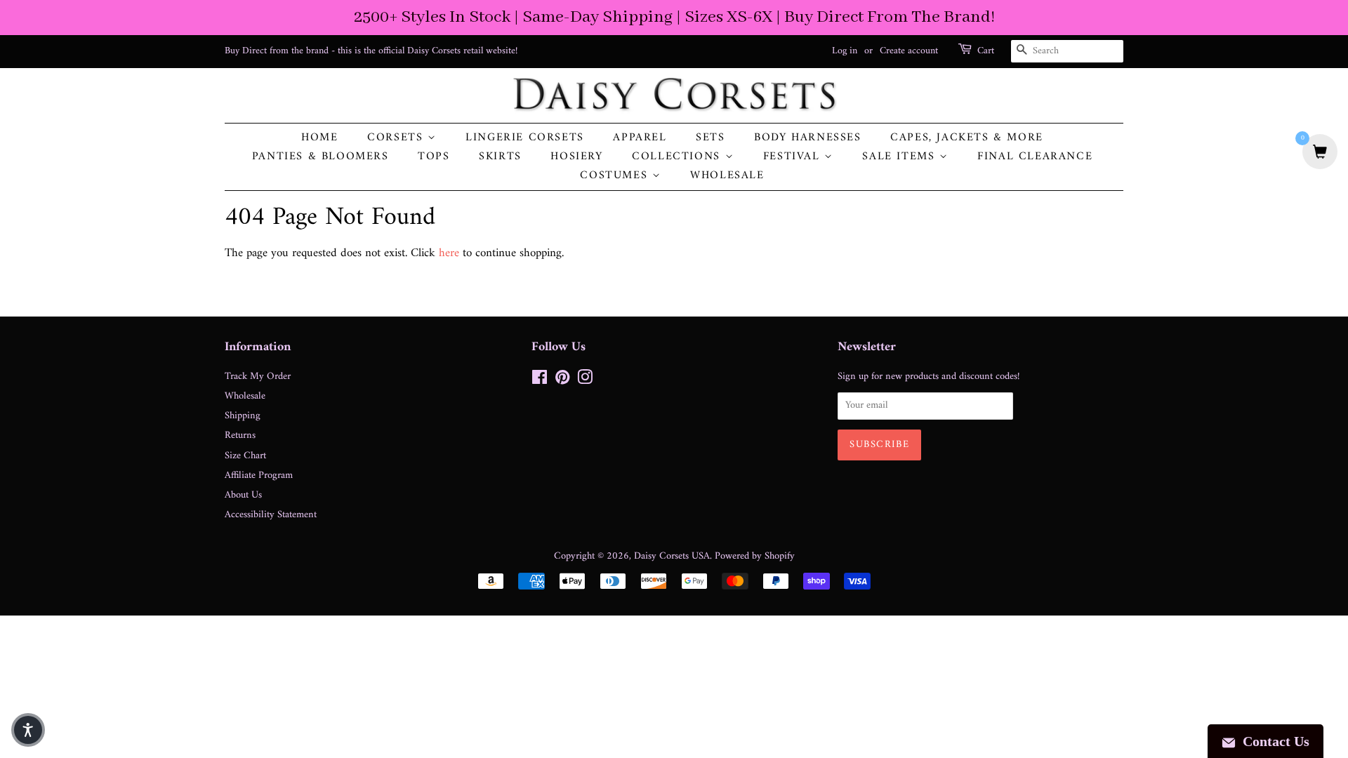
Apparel (639, 137)
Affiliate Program (259, 475)
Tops (433, 156)
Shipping (242, 416)
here (449, 253)
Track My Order (258, 376)
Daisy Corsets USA (672, 556)
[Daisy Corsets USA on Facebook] (539, 381)
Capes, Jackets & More (966, 137)
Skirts (500, 156)
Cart (985, 51)
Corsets (397, 137)
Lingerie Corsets (524, 137)
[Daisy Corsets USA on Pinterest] (562, 381)
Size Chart (245, 456)
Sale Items (900, 156)
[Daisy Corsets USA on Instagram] (585, 381)
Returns (240, 435)
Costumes (616, 175)
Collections (678, 156)
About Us (243, 495)
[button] (28, 730)
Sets (710, 137)
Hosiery (576, 156)
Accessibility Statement (271, 515)
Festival (793, 156)
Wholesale (727, 175)
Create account (909, 51)
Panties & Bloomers (320, 156)
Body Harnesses (807, 137)
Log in (844, 51)
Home (319, 137)
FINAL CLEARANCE (1034, 156)
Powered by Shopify (755, 556)
